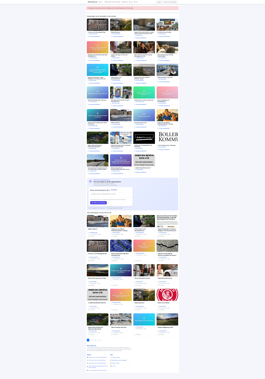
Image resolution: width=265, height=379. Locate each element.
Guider (89, 355)
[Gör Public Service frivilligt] (167, 28)
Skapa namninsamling (99, 202)
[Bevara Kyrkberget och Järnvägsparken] (167, 96)
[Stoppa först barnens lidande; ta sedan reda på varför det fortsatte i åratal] (144, 29)
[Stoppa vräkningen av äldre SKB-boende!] (121, 51)
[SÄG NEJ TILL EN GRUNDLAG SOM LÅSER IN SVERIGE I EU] (97, 51)
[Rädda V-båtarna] (121, 119)
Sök (136, 1)
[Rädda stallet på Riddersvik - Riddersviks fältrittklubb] (97, 142)
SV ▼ (101, 1)
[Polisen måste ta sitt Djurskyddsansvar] (121, 74)
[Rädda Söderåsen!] (121, 28)
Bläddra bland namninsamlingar (112, 1)
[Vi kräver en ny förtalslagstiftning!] (97, 28)
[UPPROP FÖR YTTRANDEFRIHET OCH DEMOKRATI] (144, 142)
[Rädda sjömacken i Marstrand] (167, 73)
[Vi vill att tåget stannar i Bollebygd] (167, 141)
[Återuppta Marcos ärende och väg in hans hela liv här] (121, 96)
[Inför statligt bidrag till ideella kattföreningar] (167, 51)
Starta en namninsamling (170, 1)
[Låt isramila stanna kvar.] (144, 119)
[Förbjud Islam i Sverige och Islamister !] (144, 96)
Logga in (159, 1)
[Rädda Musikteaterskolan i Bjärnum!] (97, 96)
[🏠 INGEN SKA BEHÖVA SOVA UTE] (144, 164)
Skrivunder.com (92, 2)
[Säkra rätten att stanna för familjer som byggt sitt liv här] (144, 51)
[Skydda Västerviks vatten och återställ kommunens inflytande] (121, 142)
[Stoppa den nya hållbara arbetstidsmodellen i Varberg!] (167, 119)
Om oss (131, 1)
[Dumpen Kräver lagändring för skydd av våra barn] (97, 119)
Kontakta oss (124, 1)
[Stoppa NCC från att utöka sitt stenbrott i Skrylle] (144, 74)
